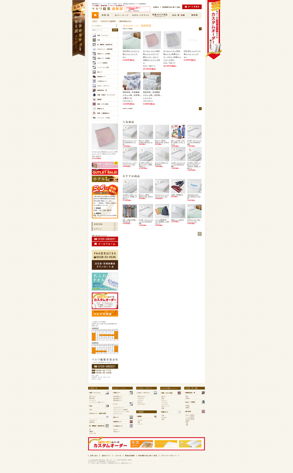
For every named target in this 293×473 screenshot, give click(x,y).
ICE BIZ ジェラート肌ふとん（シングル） (131, 54)
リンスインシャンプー (164, 403)
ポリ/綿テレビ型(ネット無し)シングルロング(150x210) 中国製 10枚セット (194, 165)
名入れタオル (141, 396)
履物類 (195, 15)
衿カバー (115, 429)
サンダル (139, 420)
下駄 (138, 422)
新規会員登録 (105, 224)
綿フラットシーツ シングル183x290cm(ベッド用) (130, 142)
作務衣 (187, 407)
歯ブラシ (164, 396)
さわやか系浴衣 (190, 419)
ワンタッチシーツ (118, 407)
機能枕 (91, 431)
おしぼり (164, 417)
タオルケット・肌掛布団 (108, 21)
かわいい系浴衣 (190, 415)
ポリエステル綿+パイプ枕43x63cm (161, 163)
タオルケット (93, 420)
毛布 (90, 409)
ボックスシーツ (117, 413)
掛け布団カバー (117, 396)
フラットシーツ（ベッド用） (121, 411)
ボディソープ (165, 406)
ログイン (105, 229)
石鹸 (162, 408)
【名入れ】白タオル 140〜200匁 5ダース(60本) (193, 196)
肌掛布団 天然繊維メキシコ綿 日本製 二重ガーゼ (132, 95)
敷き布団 (91, 398)
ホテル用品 (170, 388)
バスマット (140, 400)
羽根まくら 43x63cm (177, 220)
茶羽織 (187, 406)
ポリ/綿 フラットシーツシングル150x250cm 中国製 (178, 164)
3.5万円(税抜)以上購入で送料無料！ (105, 189)
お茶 (162, 419)
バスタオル (140, 398)
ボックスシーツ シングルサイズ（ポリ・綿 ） (130, 163)
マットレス (92, 400)
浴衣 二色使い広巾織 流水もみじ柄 (130, 220)
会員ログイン (106, 456)
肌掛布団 (91, 422)
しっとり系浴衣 (190, 417)
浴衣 (187, 396)
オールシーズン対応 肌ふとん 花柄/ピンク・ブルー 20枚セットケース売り (172, 55)
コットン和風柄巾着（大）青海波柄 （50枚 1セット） (162, 221)
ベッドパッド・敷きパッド (96, 402)
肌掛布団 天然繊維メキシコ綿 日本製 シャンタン (152, 95)
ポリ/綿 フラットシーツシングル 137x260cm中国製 (194, 142)
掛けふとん (92, 396)
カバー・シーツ (121, 15)
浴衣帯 (187, 398)
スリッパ (139, 424)
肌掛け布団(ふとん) (125, 21)
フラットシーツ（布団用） (121, 409)
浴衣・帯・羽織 (178, 15)
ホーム (95, 15)
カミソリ (164, 400)
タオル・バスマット (140, 15)
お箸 (162, 415)
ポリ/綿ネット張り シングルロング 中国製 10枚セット (130, 196)
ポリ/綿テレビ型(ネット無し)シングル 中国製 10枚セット (146, 164)
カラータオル (141, 404)
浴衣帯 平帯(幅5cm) (177, 195)
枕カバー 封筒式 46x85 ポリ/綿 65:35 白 (162, 141)
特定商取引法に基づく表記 (171, 7)
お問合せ (156, 7)
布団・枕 (105, 15)
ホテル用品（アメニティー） (160, 15)
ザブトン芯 (92, 433)
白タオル (139, 402)
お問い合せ (94, 456)
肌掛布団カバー (117, 400)
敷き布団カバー (117, 398)
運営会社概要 (129, 456)
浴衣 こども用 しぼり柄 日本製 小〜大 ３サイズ (178, 142)
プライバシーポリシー (169, 456)
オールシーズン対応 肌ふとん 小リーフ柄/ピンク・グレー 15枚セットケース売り (105, 153)
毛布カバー (116, 431)
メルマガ (118, 456)
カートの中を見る (192, 6)
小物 (187, 425)
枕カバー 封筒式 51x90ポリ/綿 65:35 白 (145, 141)
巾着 (162, 398)
